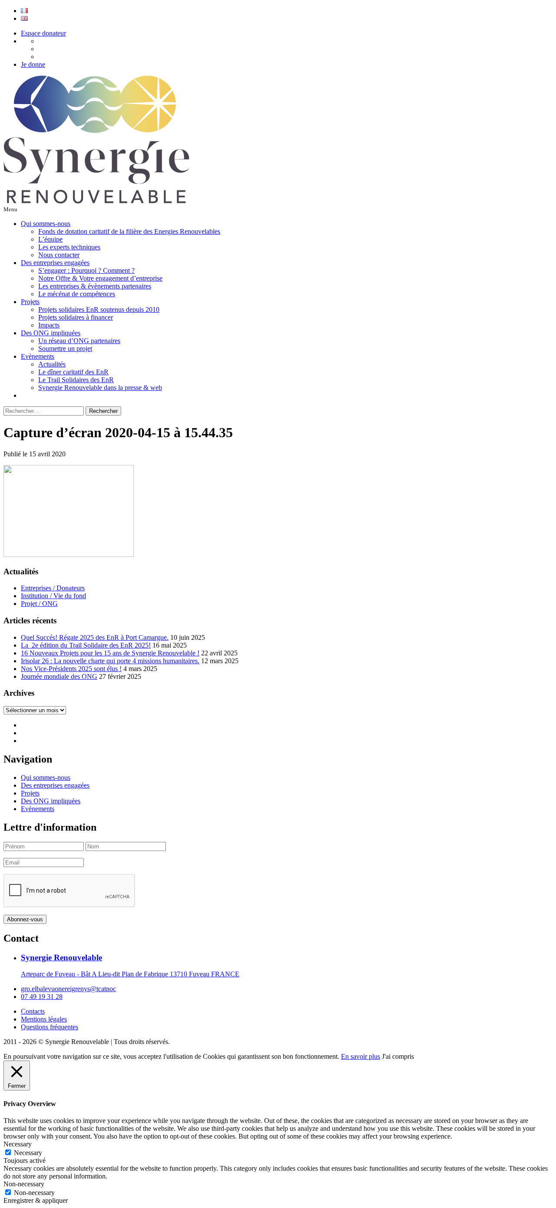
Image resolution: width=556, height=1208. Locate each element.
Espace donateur (43, 33)
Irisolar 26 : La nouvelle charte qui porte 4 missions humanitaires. (110, 661)
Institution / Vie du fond (53, 595)
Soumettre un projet (65, 348)
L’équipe (50, 239)
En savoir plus (360, 1056)
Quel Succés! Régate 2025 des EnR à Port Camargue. (95, 637)
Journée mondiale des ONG (59, 676)
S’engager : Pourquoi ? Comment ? (86, 270)
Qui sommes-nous (45, 223)
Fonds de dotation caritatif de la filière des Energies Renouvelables (129, 231)
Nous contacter (58, 255)
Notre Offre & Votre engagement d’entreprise (100, 278)
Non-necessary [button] (23, 1184)
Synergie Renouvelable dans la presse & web (100, 387)
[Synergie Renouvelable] (96, 201)
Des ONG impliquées (50, 333)
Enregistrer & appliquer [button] (35, 1200)
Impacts (49, 325)
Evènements (37, 356)
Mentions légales (44, 1019)
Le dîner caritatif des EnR (73, 372)
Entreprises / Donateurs (53, 588)
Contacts (33, 1011)
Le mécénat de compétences (76, 294)
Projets (30, 301)
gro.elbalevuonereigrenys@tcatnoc (68, 988)
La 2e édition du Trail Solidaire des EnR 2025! (86, 645)
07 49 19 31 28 (42, 996)
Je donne (33, 64)
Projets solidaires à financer (75, 317)
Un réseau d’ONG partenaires (79, 340)
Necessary (28, 1152)
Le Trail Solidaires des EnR (76, 379)
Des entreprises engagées (55, 262)
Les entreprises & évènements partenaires (94, 286)
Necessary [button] (17, 1144)
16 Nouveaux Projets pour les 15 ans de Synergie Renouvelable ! (110, 653)
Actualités (52, 364)
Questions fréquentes (49, 1027)
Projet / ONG (39, 603)
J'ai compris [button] (398, 1056)
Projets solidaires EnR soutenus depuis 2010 (98, 309)
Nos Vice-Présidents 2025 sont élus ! (71, 668)
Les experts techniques (69, 247)
